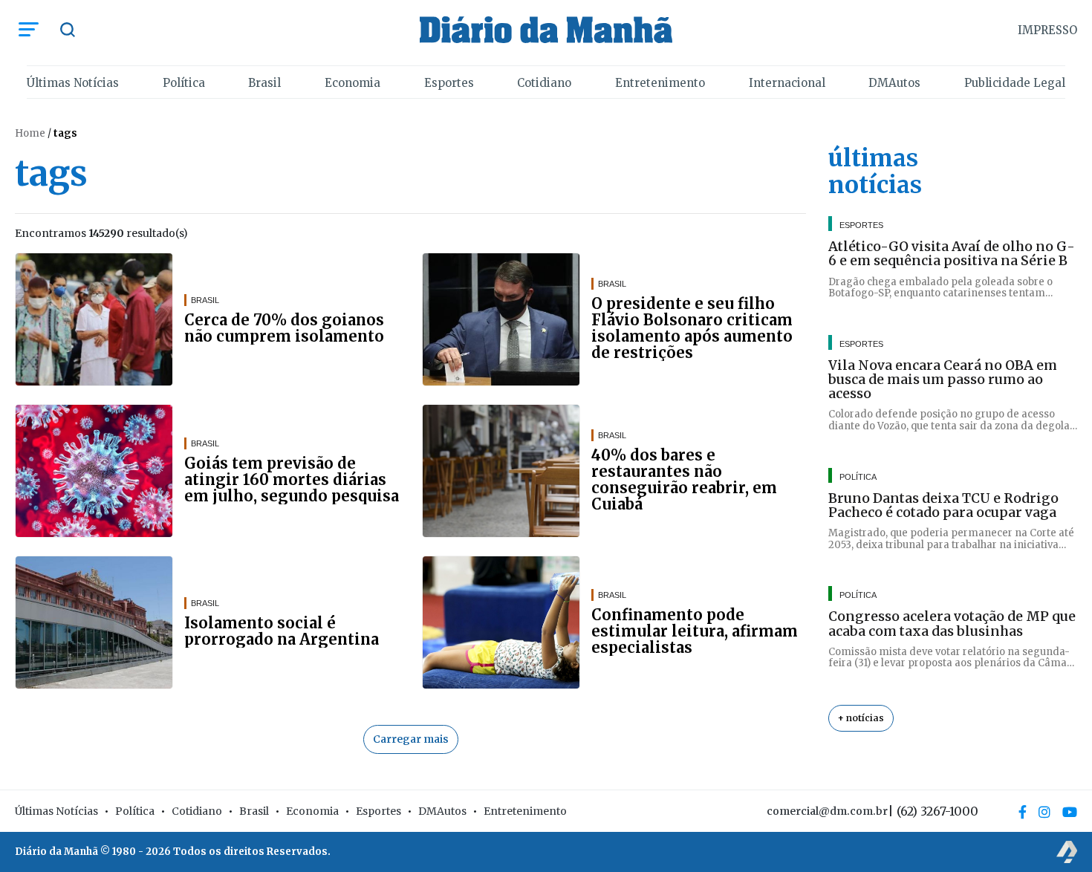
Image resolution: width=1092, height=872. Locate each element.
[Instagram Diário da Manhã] (1044, 812)
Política (184, 83)
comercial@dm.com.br (827, 811)
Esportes (449, 83)
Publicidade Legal (1014, 83)
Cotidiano (544, 83)
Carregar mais (411, 739)
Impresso (1047, 30)
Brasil (264, 83)
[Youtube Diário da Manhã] (1069, 812)
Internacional (787, 83)
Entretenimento (660, 83)
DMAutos (894, 83)
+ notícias (861, 717)
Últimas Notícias (73, 83)
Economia (352, 83)
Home (30, 133)
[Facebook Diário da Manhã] (1022, 812)
